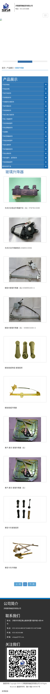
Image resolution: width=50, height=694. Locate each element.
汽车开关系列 (6, 93)
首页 (3, 68)
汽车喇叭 (5, 132)
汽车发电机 (6, 85)
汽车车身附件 (6, 145)
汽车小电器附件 (7, 119)
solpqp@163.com (18, 637)
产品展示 (10, 68)
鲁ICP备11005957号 (33, 687)
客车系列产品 (6, 166)
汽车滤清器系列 (7, 128)
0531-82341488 (17, 628)
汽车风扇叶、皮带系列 (9, 158)
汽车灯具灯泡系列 (8, 115)
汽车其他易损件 (7, 162)
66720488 (26, 628)
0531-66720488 (35, 628)
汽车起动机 (6, 89)
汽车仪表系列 (6, 153)
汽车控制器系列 (7, 136)
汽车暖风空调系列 (8, 102)
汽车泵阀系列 (6, 110)
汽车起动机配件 (7, 140)
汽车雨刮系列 (6, 97)
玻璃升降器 (19, 68)
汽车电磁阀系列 (7, 149)
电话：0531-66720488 (22, 9)
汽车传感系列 (6, 106)
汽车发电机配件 (7, 123)
